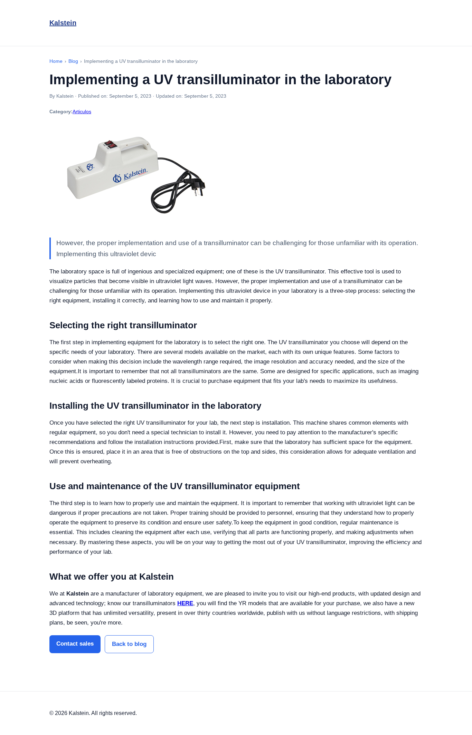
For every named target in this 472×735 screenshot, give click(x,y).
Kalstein (62, 23)
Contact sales (75, 643)
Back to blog (129, 644)
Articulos (82, 111)
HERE (185, 603)
